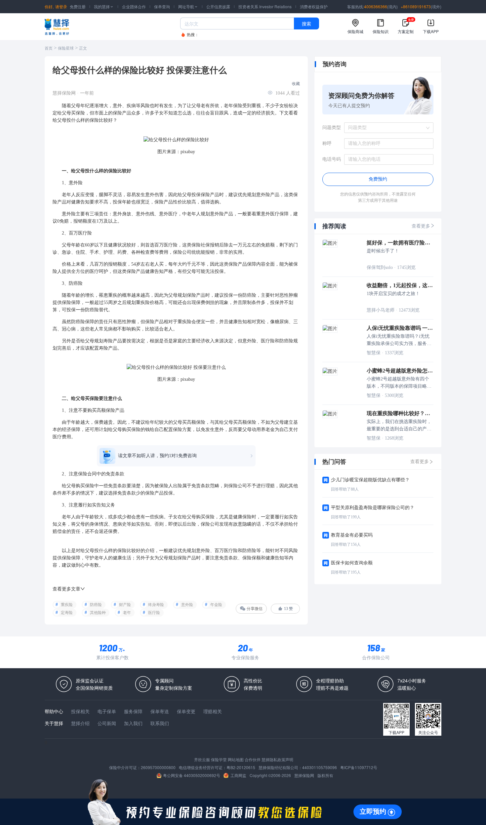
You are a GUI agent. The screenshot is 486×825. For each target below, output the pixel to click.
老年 (127, 612)
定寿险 (67, 612)
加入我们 (133, 723)
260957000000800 (158, 767)
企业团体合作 (134, 6)
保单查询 (162, 6)
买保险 (78, 112)
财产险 (125, 604)
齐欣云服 (202, 759)
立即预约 (373, 811)
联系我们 (159, 723)
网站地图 (236, 759)
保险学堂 (219, 759)
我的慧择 (104, 6)
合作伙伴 (253, 759)
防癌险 (96, 604)
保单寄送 (159, 711)
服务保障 (133, 711)
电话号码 (331, 159)
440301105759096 (319, 767)
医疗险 (154, 612)
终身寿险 (156, 604)
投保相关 (80, 711)
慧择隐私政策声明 (277, 759)
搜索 (306, 23)
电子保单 (107, 711)
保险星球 (66, 48)
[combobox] (386, 128)
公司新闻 (107, 723)
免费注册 (78, 6)
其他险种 (98, 612)
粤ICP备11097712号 (358, 767)
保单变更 (186, 711)
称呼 (327, 143)
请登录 (61, 6)
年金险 (216, 604)
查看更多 (421, 226)
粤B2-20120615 (240, 767)
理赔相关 (212, 711)
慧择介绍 (80, 723)
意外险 (187, 604)
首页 (49, 48)
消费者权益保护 (314, 6)
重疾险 (67, 604)
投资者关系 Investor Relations (265, 6)
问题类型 (331, 127)
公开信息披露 (218, 6)
